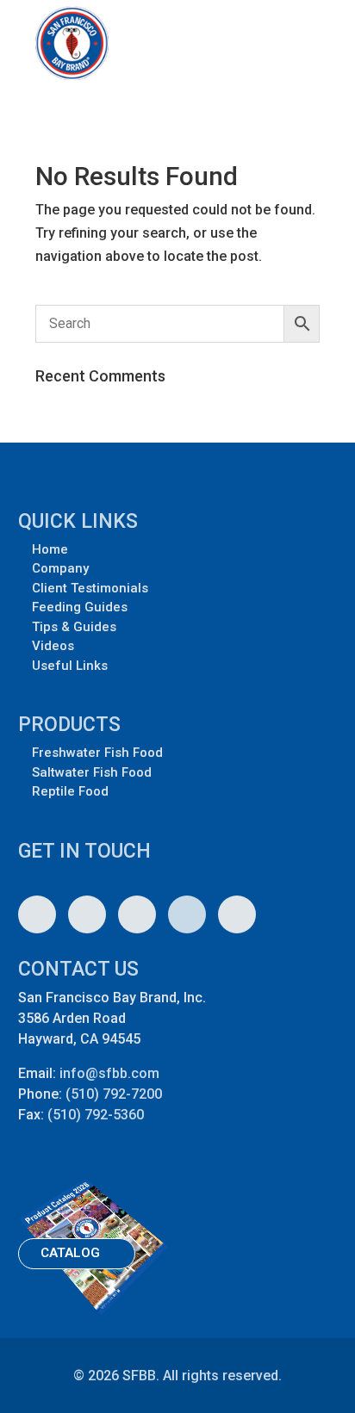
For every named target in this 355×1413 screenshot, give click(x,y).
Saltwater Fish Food (92, 772)
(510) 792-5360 (95, 1114)
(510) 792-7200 (113, 1094)
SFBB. (140, 1375)
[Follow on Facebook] (137, 914)
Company (60, 568)
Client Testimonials (90, 588)
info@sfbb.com (109, 1073)
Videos (53, 646)
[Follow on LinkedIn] (187, 914)
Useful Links (70, 665)
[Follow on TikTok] (237, 914)
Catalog (70, 1253)
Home (50, 549)
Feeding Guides (80, 607)
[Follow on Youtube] (87, 914)
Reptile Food (70, 791)
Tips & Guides (74, 627)
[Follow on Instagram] (37, 914)
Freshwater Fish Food (97, 752)
